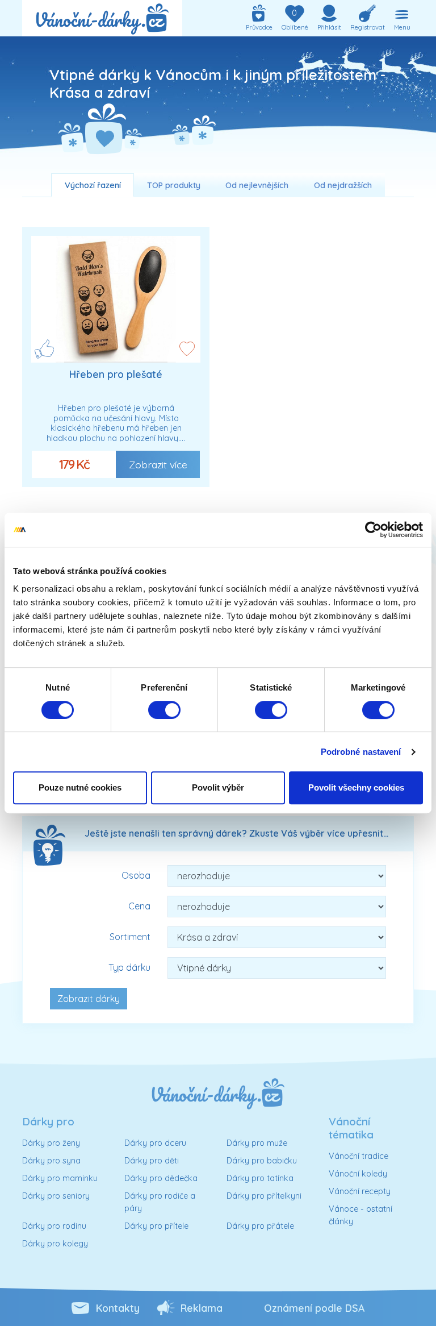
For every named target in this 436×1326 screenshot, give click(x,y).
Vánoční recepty (360, 1191)
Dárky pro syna (51, 1160)
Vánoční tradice (358, 1156)
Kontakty (118, 1308)
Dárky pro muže (257, 1143)
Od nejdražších (343, 185)
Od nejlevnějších (256, 185)
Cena (139, 906)
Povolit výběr (218, 787)
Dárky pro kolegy (55, 1243)
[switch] (164, 710)
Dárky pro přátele (260, 1226)
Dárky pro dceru (155, 1143)
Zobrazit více (158, 464)
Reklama (202, 1308)
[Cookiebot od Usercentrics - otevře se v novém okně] (373, 529)
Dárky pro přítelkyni (264, 1196)
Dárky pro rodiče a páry (159, 1202)
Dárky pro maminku (60, 1178)
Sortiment (130, 936)
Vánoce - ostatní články (360, 1215)
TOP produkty (173, 185)
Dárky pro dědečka (161, 1178)
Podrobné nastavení (361, 751)
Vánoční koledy (358, 1174)
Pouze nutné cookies (80, 787)
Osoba (135, 875)
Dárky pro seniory (56, 1196)
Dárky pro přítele (156, 1226)
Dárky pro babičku (262, 1160)
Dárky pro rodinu (54, 1226)
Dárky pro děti (151, 1160)
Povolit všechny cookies (356, 787)
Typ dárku (129, 967)
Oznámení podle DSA (314, 1308)
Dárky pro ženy (51, 1143)
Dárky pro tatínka (260, 1178)
